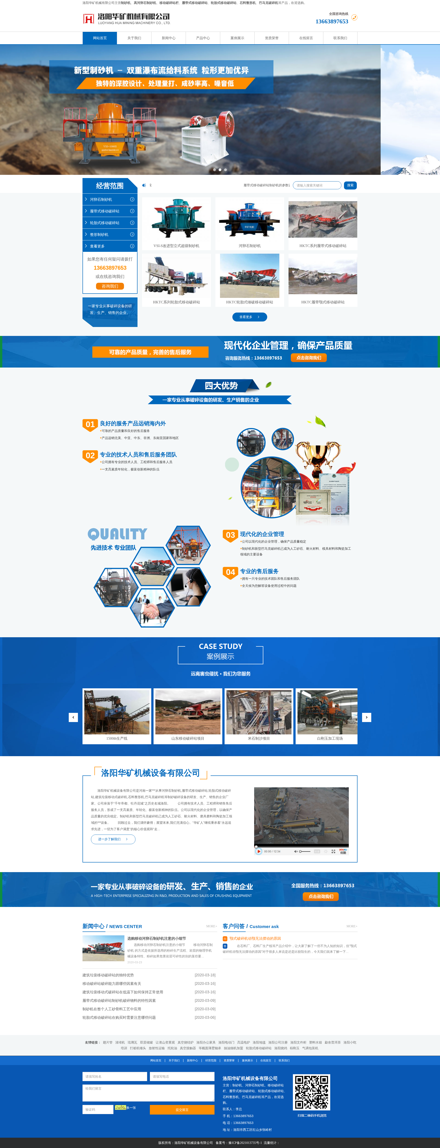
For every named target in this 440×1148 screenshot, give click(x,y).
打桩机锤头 (138, 1048)
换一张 (131, 1108)
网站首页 (155, 1060)
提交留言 (182, 1110)
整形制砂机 (99, 234)
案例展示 (247, 1060)
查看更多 (97, 246)
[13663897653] (323, 875)
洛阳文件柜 (298, 1042)
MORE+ (211, 926)
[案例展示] (220, 657)
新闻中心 (192, 1060)
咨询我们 (110, 286)
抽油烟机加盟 (233, 1048)
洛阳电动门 (226, 1042)
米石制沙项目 (259, 738)
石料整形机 (231, 1097)
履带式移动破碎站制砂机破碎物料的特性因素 (119, 1000)
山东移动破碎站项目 (187, 738)
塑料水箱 (315, 1042)
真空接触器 (188, 1048)
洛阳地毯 (259, 1042)
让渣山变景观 (165, 1042)
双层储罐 (146, 1042)
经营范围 (210, 1060)
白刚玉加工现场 (330, 738)
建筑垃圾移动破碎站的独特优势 (108, 975)
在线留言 (265, 1060)
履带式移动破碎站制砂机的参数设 (254, 185)
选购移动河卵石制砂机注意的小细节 (156, 938)
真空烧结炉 (186, 1042)
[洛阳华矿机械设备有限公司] (173, 19)
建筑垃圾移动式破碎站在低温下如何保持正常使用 (122, 992)
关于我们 (174, 1060)
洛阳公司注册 (278, 1042)
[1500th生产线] (116, 693)
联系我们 (284, 1060)
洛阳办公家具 (206, 1042)
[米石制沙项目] (259, 693)
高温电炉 (243, 1042)
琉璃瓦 (132, 1042)
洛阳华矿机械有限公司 (98, 3)
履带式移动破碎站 (104, 211)
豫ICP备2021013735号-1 (245, 1143)
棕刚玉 (295, 1048)
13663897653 (332, 21)
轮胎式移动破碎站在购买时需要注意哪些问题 (119, 1017)
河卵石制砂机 (101, 199)
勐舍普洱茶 (333, 1042)
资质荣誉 (229, 1060)
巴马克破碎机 (251, 1097)
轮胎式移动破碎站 (104, 223)
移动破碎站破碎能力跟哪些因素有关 (111, 984)
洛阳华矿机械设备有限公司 (250, 1078)
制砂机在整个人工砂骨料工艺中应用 (111, 1009)
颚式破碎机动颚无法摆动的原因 (255, 938)
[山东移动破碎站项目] (187, 693)
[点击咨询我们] (289, 342)
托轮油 (172, 1048)
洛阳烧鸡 (280, 1048)
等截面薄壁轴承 (210, 1048)
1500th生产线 (116, 738)
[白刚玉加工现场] (330, 693)
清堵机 (120, 1042)
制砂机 (237, 1085)
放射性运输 (157, 1048)
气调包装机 (310, 1048)
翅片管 (108, 1042)
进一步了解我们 (109, 839)
